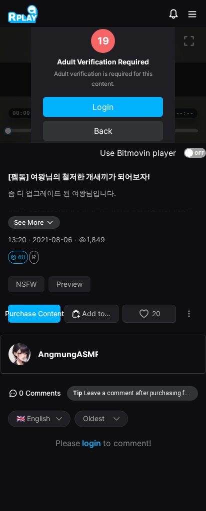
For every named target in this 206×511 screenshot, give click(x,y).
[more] (189, 314)
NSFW (26, 284)
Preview (69, 284)
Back (103, 131)
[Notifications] (173, 13)
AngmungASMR (68, 354)
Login (103, 107)
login (91, 443)
